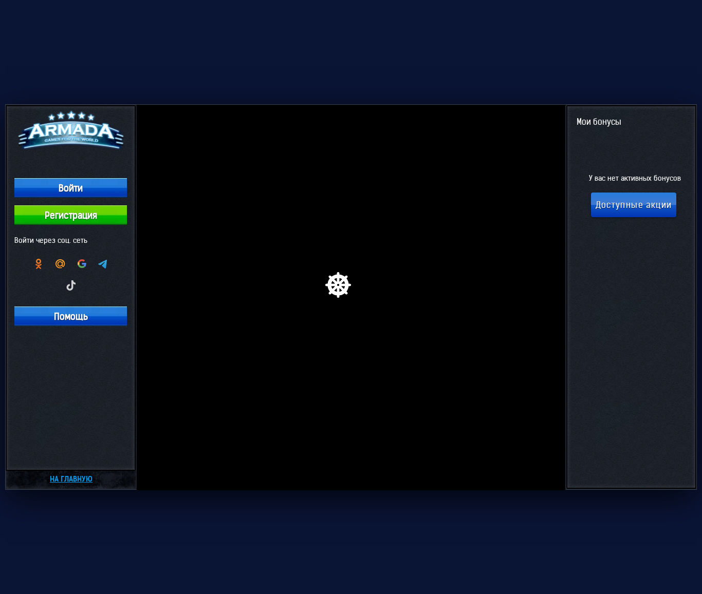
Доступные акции (634, 205)
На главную (71, 479)
